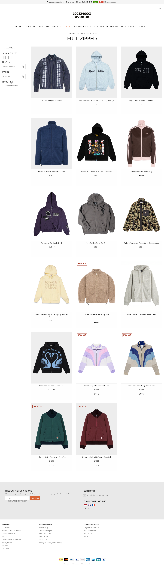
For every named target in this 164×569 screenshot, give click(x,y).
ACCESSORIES (81, 27)
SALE (123, 27)
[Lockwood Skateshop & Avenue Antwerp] (82, 14)
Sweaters (84, 33)
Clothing (75, 33)
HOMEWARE (112, 27)
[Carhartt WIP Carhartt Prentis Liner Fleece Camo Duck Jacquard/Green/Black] (141, 215)
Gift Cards (5, 549)
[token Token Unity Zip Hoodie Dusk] (51, 215)
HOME (18, 27)
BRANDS (132, 27)
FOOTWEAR (52, 27)
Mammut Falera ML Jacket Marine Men (51, 172)
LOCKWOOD (30, 27)
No (101, 2)
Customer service (8, 534)
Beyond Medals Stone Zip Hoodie (141, 100)
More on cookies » (110, 2)
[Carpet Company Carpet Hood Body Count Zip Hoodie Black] (96, 143)
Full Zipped (93, 33)
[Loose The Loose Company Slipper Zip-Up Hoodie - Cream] (51, 286)
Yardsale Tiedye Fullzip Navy (51, 100)
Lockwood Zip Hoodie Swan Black (51, 386)
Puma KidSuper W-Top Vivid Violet (96, 386)
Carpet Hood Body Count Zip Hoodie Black (96, 172)
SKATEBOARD (97, 27)
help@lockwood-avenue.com (97, 495)
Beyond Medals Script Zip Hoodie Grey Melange (96, 100)
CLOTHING (66, 27)
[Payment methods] (60, 559)
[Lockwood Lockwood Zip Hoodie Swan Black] (51, 357)
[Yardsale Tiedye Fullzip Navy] (51, 72)
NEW (41, 27)
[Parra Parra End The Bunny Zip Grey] (96, 215)
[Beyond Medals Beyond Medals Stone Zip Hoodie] (141, 72)
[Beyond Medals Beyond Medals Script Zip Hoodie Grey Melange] (96, 72)
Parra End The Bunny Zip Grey (96, 243)
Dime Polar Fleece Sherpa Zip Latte (96, 314)
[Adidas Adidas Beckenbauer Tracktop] (141, 143)
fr (93, 505)
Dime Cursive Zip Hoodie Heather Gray (141, 314)
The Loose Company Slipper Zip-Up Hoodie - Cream (51, 316)
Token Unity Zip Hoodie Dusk (51, 243)
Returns (4, 537)
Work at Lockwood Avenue (11, 531)
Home (69, 33)
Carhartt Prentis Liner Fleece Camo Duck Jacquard (141, 243)
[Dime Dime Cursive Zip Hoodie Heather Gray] (141, 286)
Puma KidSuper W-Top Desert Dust (141, 386)
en (89, 505)
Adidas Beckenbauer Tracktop (141, 172)
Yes (95, 2)
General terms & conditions (11, 540)
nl (85, 505)
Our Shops (6, 528)
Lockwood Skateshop (11, 86)
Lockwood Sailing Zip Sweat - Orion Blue (51, 457)
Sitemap (5, 546)
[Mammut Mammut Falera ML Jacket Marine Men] (51, 143)
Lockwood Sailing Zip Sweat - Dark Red (96, 457)
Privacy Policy (7, 543)
